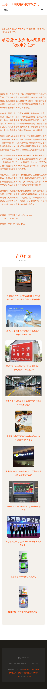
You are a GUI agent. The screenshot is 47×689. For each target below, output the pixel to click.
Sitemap (28, 676)
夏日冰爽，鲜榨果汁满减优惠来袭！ (23, 612)
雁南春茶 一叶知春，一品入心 (23, 577)
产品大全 (21, 29)
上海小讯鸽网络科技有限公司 (22, 673)
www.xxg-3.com (28, 669)
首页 (14, 29)
